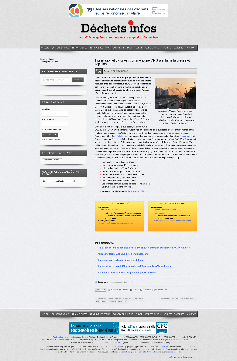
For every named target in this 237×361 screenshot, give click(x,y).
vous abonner (159, 213)
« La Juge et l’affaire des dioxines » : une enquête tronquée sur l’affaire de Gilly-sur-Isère (144, 248)
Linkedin (125, 290)
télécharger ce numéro (110, 209)
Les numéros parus (100, 48)
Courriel (159, 290)
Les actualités (79, 48)
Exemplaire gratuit (123, 48)
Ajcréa (178, 357)
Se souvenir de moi (53, 129)
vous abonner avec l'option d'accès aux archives (173, 221)
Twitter (114, 290)
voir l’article (118, 136)
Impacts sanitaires (115, 282)
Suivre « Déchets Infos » (148, 48)
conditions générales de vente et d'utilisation (139, 352)
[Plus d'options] (166, 290)
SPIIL (120, 342)
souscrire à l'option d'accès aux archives (117, 223)
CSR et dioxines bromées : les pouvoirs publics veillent (127, 272)
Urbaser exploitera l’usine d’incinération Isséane (123, 254)
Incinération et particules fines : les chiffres (120, 260)
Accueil (45, 48)
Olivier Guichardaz (118, 71)
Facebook (147, 290)
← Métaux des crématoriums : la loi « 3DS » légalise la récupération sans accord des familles (119, 300)
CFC (62, 352)
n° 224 (134, 191)
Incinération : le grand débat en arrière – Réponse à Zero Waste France (134, 266)
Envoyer (77, 80)
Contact (191, 48)
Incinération (128, 282)
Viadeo (136, 290)
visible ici (185, 136)
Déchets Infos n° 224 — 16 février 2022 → (178, 299)
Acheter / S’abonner (174, 48)
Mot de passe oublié (51, 139)
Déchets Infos (58, 337)
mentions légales (175, 352)
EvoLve (195, 357)
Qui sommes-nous (60, 48)
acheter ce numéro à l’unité (165, 209)
